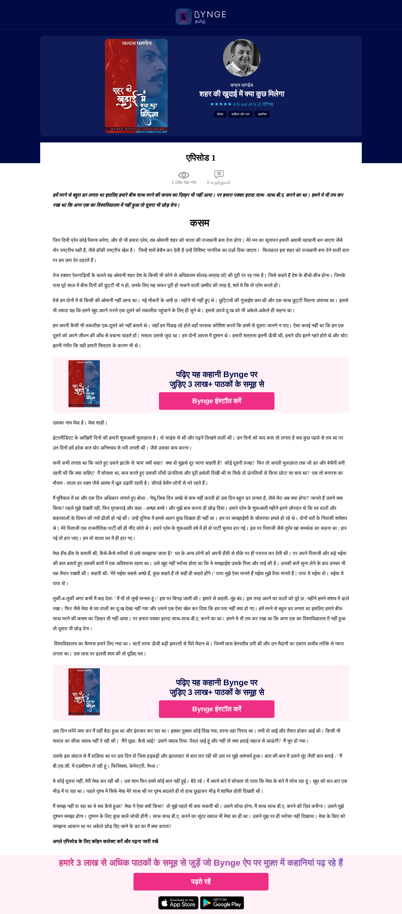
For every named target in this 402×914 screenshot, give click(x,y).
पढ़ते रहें (201, 881)
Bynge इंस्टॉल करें (217, 401)
